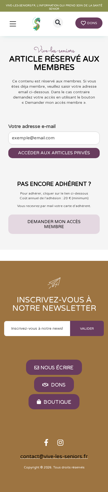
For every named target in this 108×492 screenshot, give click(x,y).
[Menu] (13, 23)
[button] (58, 22)
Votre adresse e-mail (32, 126)
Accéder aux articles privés (54, 153)
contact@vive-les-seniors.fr (54, 456)
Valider (87, 328)
